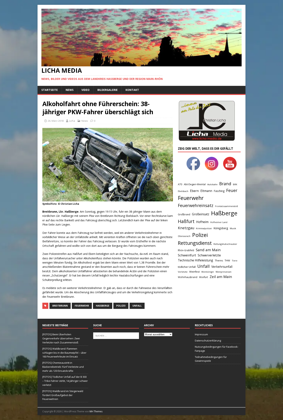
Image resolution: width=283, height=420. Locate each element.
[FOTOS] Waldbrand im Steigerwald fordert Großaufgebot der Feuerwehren (62, 395)
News (70, 90)
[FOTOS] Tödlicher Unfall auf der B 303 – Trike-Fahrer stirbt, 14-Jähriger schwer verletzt (65, 381)
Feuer (231, 190)
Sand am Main (208, 249)
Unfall (137, 305)
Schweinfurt (187, 255)
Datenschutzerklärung (208, 340)
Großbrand (184, 214)
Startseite (49, 90)
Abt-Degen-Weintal (195, 184)
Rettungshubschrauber (225, 244)
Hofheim (202, 222)
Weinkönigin (207, 271)
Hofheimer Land (218, 222)
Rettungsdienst (195, 243)
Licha (72, 121)
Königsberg (221, 228)
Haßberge (102, 305)
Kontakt (132, 90)
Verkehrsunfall (221, 267)
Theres (219, 260)
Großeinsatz (200, 214)
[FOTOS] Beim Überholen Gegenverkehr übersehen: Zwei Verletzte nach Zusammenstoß (61, 338)
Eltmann (206, 191)
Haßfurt (186, 221)
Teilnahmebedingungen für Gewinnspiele (211, 359)
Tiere (234, 260)
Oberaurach (184, 236)
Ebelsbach (183, 191)
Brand (225, 183)
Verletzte (183, 271)
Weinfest (194, 271)
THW (227, 260)
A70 (180, 184)
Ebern (194, 191)
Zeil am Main (221, 276)
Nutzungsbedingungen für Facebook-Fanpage (216, 348)
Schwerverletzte (209, 255)
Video (85, 90)
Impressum (201, 334)
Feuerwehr (82, 305)
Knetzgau (186, 227)
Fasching (219, 191)
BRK (235, 184)
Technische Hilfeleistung (195, 260)
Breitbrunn (60, 305)
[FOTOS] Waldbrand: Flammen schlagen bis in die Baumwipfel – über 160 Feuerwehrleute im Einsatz (64, 352)
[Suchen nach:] (116, 335)
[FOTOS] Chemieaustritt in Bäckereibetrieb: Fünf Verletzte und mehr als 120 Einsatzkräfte (63, 367)
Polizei (121, 305)
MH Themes (96, 411)
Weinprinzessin (223, 271)
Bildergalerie (107, 90)
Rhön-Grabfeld (186, 250)
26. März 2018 (56, 121)
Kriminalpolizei (204, 228)
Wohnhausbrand (187, 277)
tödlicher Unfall (187, 267)
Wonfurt (203, 277)
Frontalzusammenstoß (226, 206)
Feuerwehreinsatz (195, 205)
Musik (233, 228)
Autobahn (212, 184)
